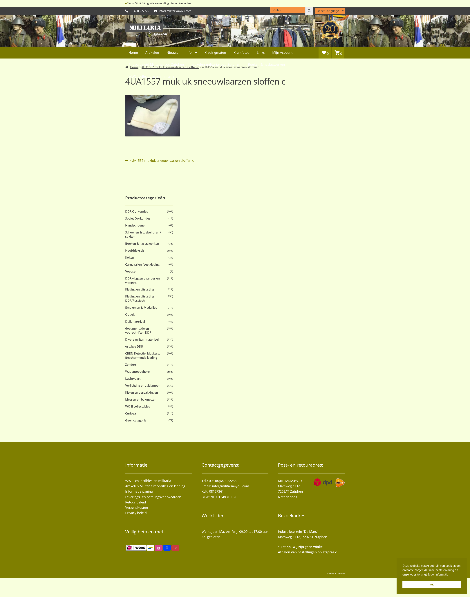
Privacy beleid (136, 513)
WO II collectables (137, 406)
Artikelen (152, 52)
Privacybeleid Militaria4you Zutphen (156, 64)
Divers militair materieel (142, 339)
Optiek (130, 315)
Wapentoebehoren (138, 372)
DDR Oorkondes (136, 211)
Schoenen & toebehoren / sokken (143, 234)
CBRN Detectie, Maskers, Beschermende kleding (142, 355)
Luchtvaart (132, 379)
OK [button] (432, 584)
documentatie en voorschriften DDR (138, 330)
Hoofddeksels (134, 251)
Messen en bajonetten (140, 399)
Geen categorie (135, 420)
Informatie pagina (139, 491)
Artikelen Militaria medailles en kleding (155, 486)
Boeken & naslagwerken (266, 64)
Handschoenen (135, 225)
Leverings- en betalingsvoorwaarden (153, 497)
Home (133, 52)
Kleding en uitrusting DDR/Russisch (139, 298)
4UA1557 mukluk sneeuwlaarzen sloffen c (162, 160)
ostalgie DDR (134, 346)
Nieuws (172, 52)
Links (261, 52)
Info (189, 52)
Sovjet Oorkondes (137, 218)
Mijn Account (282, 52)
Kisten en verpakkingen (141, 392)
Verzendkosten (136, 507)
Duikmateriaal (135, 322)
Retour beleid (135, 502)
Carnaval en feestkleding (142, 264)
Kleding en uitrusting (139, 289)
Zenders (131, 365)
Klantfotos (241, 52)
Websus (341, 573)
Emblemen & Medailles (141, 308)
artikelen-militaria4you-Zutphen (215, 64)
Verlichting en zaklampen (142, 386)
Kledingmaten (215, 52)
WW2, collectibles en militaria (148, 481)
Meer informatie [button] (438, 574)
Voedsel (130, 271)
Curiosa (130, 413)
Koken (129, 257)
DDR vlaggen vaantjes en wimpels (142, 280)
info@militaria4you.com (230, 486)
